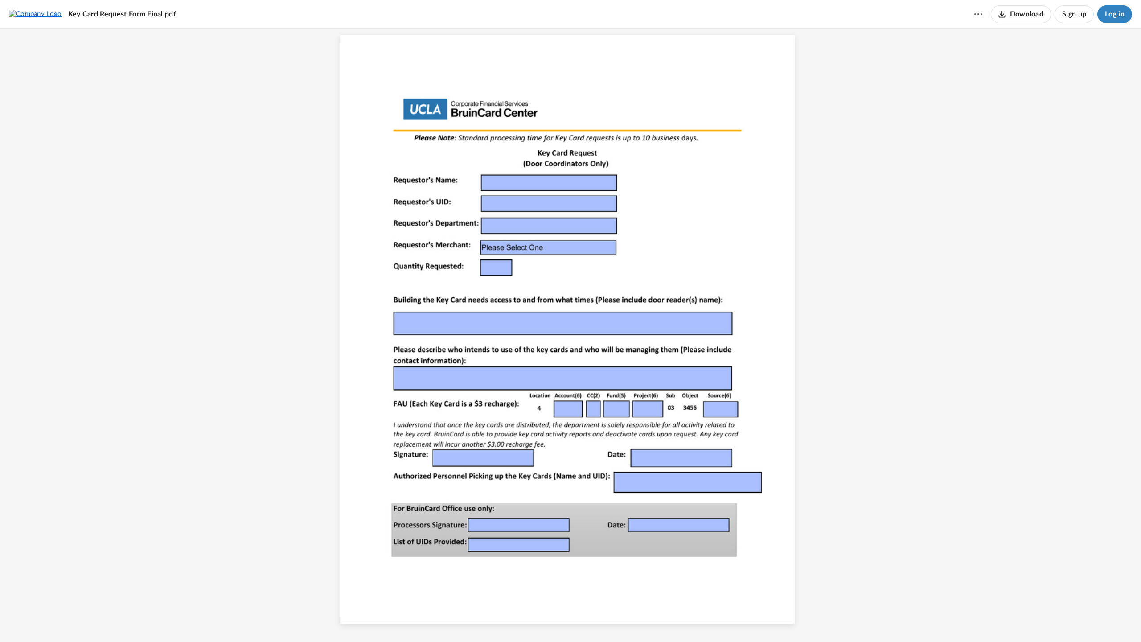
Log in (1115, 14)
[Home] (35, 13)
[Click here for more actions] (978, 14)
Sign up (1074, 14)
